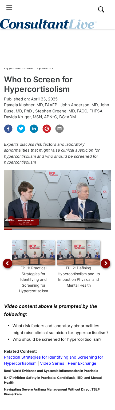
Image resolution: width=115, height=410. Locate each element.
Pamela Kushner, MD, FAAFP (31, 104)
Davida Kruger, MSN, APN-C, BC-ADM (40, 116)
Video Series (52, 363)
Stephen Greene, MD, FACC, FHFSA (69, 110)
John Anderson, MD (79, 104)
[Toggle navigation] (9, 8)
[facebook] (8, 128)
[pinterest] (46, 128)
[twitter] (21, 128)
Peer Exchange (82, 363)
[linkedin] (34, 128)
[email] (59, 128)
